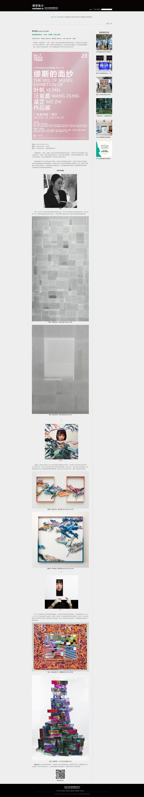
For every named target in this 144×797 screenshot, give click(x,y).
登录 (95, 9)
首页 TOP (54, 17)
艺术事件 (46, 31)
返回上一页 (109, 23)
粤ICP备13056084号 (85, 794)
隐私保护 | (72, 790)
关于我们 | (59, 790)
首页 (40, 31)
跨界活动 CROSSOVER (72, 17)
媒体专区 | (68, 790)
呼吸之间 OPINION (86, 17)
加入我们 (82, 790)
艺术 (43, 31)
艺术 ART (61, 17)
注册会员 (98, 9)
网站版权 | (77, 790)
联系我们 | (63, 790)
